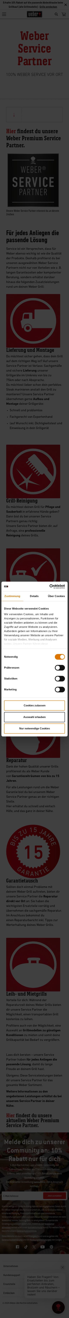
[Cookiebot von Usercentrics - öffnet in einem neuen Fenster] (49, 586)
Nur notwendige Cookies (34, 728)
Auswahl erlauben (34, 717)
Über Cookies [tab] (56, 596)
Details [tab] (34, 596)
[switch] (60, 668)
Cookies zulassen (34, 705)
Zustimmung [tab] (12, 596)
